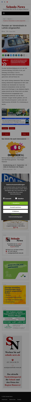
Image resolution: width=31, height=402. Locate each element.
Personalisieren (15, 214)
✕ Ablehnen (15, 211)
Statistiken (21, 198)
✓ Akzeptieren (16, 203)
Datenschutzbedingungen (15, 216)
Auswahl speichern (15, 207)
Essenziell (8, 198)
